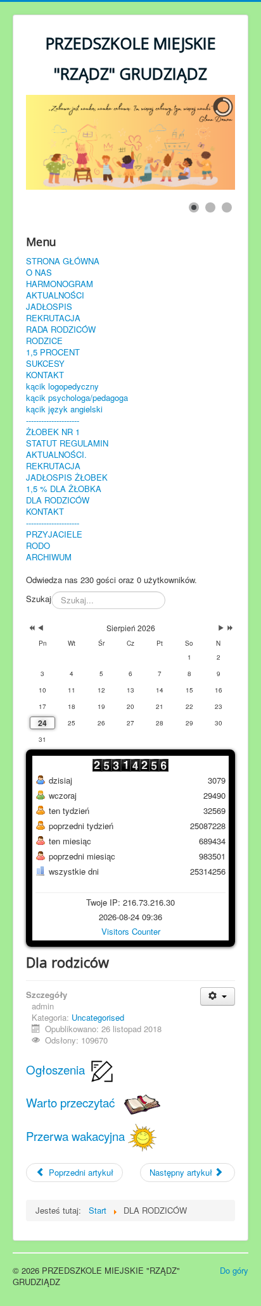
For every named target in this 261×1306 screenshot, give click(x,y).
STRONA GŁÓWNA (62, 261)
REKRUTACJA (53, 318)
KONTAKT (45, 375)
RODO (38, 545)
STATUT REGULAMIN (67, 443)
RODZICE (44, 341)
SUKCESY (45, 363)
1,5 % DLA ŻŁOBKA (63, 489)
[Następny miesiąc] (221, 628)
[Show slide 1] (194, 207)
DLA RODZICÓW (57, 500)
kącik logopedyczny (62, 386)
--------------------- (52, 420)
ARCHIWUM (49, 557)
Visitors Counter (130, 931)
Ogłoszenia (57, 1069)
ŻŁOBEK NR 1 (53, 432)
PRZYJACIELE (54, 534)
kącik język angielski (64, 409)
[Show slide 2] (210, 207)
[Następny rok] (229, 628)
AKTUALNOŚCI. (56, 454)
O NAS (39, 272)
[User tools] (217, 996)
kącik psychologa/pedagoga (77, 398)
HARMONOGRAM (59, 284)
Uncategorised (98, 1017)
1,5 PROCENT (53, 352)
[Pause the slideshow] (196, 142)
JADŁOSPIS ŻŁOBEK (67, 477)
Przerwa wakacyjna (77, 1136)
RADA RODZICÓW (61, 329)
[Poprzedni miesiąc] (40, 628)
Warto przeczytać (75, 1102)
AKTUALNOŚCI (55, 295)
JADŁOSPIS (49, 306)
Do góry (234, 1270)
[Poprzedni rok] (31, 628)
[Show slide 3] (227, 207)
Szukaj (38, 599)
